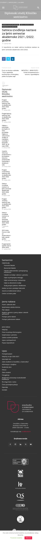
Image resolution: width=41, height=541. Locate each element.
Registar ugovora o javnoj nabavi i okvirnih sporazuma (15, 313)
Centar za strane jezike (9, 293)
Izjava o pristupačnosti (9, 340)
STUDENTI (3, 2)
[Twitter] (8, 59)
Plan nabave (5, 310)
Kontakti (4, 390)
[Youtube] (31, 444)
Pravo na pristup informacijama (11, 332)
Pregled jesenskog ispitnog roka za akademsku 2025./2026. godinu (6, 104)
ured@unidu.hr (26, 431)
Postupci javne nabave (9, 317)
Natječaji (4, 329)
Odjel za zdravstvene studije (26, 24)
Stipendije (5, 387)
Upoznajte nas (6, 359)
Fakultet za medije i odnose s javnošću (16, 275)
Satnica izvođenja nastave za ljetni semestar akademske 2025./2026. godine (6, 189)
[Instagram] (15, 444)
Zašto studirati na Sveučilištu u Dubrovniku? (15, 362)
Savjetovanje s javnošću (9, 335)
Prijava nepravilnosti (8, 343)
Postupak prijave (7, 354)
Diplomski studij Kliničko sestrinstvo (10, 24)
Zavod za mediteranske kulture (11, 291)
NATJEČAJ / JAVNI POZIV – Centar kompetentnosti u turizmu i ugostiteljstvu (30, 72)
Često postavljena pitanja (10, 384)
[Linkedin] (12, 59)
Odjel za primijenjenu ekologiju (13, 277)
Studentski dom (7, 367)
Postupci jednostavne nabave (11, 319)
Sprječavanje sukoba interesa (11, 307)
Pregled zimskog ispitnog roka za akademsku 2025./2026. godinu (6, 203)
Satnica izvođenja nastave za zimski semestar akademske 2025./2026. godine (5, 218)
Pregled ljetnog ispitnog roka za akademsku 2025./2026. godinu (6, 117)
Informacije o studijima (9, 364)
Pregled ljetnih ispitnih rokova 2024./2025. (6, 245)
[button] (3, 7)
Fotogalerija (5, 375)
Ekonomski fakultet (10, 268)
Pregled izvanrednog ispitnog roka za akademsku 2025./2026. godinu (6, 174)
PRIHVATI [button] (28, 538)
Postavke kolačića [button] (16, 538)
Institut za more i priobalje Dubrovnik (13, 288)
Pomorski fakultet (9, 265)
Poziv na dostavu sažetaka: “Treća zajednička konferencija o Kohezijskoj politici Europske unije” (10, 73)
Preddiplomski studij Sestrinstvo (9, 26)
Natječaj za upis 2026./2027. (10, 356)
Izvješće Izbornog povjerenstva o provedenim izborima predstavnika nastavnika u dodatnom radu (6, 158)
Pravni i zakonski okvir (8, 304)
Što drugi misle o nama (9, 382)
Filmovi (4, 370)
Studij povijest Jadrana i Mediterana (15, 285)
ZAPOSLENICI (12, 2)
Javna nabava (8, 301)
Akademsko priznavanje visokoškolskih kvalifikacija (14, 378)
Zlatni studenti (6, 372)
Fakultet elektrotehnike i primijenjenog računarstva (16, 271)
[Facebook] (4, 59)
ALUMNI (21, 2)
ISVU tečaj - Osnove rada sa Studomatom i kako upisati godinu (6, 235)
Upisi (4, 350)
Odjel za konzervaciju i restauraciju (14, 280)
